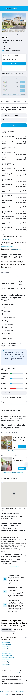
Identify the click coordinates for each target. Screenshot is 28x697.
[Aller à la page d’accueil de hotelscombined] (11, 8)
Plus (2, 269)
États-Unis (7, 691)
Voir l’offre (21, 447)
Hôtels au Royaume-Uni (8, 657)
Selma (6, 694)
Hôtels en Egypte (6, 653)
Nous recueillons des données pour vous (12, 680)
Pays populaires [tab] (6, 629)
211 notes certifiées (15, 50)
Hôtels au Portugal (7, 655)
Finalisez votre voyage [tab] (8, 633)
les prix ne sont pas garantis (17, 672)
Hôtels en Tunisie (6, 644)
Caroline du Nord (19, 691)
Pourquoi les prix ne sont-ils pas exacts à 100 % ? (13, 684)
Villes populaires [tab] (18, 629)
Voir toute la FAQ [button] (14, 566)
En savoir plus (7, 239)
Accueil (1, 691)
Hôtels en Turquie (6, 646)
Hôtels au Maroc (6, 642)
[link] (10, 450)
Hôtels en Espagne (7, 662)
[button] (2, 8)
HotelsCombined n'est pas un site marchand (11, 677)
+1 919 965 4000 (6, 48)
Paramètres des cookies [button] (7, 246)
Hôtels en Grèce (6, 659)
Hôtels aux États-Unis (7, 651)
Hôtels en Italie (6, 664)
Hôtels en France (6, 649)
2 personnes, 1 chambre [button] (9, 60)
